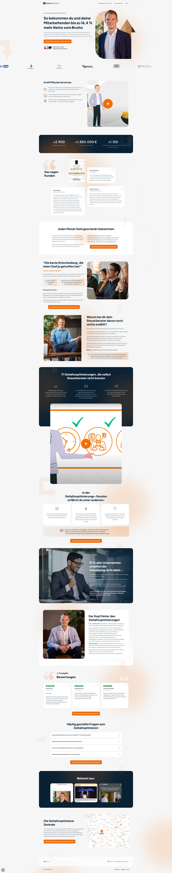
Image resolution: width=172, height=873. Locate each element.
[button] (122, 678)
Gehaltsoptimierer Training (104, 3)
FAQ (127, 3)
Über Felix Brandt (118, 3)
